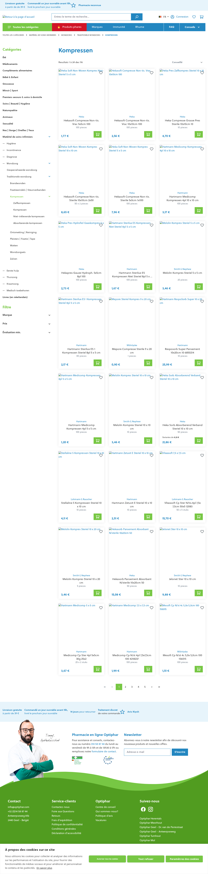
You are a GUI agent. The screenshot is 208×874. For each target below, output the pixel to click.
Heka (81, 116)
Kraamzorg (12, 283)
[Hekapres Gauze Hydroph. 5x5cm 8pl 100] (81, 243)
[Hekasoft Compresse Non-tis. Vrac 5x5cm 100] (81, 91)
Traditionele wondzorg (19, 176)
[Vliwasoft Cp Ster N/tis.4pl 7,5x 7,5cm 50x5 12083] (182, 473)
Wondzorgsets (18, 252)
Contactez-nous (61, 807)
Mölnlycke (132, 345)
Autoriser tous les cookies (107, 859)
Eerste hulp (12, 270)
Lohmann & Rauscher (81, 499)
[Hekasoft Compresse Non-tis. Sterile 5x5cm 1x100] (132, 167)
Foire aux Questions (63, 811)
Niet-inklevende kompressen (29, 216)
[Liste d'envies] (194, 16)
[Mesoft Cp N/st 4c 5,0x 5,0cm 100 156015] (182, 626)
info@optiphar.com (18, 807)
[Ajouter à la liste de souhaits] (100, 73)
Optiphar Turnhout (150, 836)
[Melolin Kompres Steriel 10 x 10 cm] (132, 396)
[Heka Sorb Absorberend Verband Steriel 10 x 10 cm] (182, 396)
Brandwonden (18, 183)
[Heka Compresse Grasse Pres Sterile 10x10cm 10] (182, 91)
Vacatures (101, 820)
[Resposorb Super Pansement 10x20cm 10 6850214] (182, 319)
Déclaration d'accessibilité (66, 833)
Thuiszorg (11, 277)
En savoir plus (44, 867)
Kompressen (16, 196)
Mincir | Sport (10, 90)
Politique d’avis (104, 815)
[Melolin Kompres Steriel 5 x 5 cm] (182, 243)
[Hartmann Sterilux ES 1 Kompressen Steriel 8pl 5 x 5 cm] (81, 319)
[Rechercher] (137, 16)
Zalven (13, 258)
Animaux (8, 117)
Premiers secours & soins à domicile (22, 97)
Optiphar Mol (147, 840)
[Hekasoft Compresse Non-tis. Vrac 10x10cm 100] (132, 91)
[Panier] (201, 16)
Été (4, 57)
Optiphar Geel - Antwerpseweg (158, 831)
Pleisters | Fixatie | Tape (22, 238)
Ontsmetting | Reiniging (23, 232)
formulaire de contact (104, 751)
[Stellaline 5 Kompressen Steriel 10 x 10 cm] (81, 473)
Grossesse (8, 83)
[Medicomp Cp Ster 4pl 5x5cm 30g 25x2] (81, 626)
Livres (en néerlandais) (15, 297)
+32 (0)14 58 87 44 (17, 811)
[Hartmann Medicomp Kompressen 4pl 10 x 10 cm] (182, 167)
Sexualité (8, 123)
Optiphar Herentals (151, 818)
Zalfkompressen (21, 203)
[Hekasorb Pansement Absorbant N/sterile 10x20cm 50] (132, 549)
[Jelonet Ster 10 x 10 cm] (182, 549)
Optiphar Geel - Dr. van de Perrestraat (161, 827)
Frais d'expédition (62, 820)
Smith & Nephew (182, 269)
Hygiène (11, 143)
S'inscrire (180, 752)
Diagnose (11, 156)
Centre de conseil (106, 807)
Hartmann (182, 192)
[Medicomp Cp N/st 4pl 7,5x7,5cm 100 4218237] (132, 626)
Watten (14, 245)
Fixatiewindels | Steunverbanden (28, 190)
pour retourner (82, 711)
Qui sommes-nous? (107, 811)
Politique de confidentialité (67, 824)
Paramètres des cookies (184, 859)
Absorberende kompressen (27, 223)
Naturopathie (10, 110)
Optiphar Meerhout (151, 822)
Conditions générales (64, 828)
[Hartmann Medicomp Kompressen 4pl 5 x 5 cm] (81, 396)
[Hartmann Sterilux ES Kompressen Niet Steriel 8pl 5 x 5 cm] (132, 243)
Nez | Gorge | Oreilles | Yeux (18, 130)
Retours (56, 815)
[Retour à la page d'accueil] (19, 17)
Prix (5, 323)
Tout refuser (145, 859)
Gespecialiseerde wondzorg (22, 170)
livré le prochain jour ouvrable (46, 711)
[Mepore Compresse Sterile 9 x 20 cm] (132, 319)
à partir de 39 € (12, 711)
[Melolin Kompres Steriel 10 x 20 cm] (81, 549)
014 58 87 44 (97, 744)
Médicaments (10, 64)
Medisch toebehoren (17, 290)
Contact (14, 801)
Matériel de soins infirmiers (18, 136)
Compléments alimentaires (17, 70)
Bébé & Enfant (10, 77)
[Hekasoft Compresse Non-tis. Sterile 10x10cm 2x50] (81, 167)
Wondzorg (12, 163)
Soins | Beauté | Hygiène (16, 103)
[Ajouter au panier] (98, 134)
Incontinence (13, 150)
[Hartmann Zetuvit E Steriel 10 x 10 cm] (132, 473)
